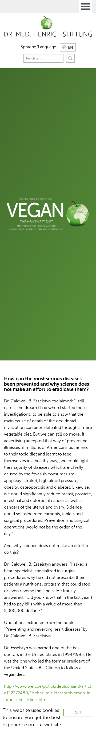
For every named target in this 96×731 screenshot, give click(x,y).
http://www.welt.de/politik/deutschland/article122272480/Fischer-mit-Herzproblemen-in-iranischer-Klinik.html (47, 693)
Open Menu (85, 6)
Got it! (78, 712)
